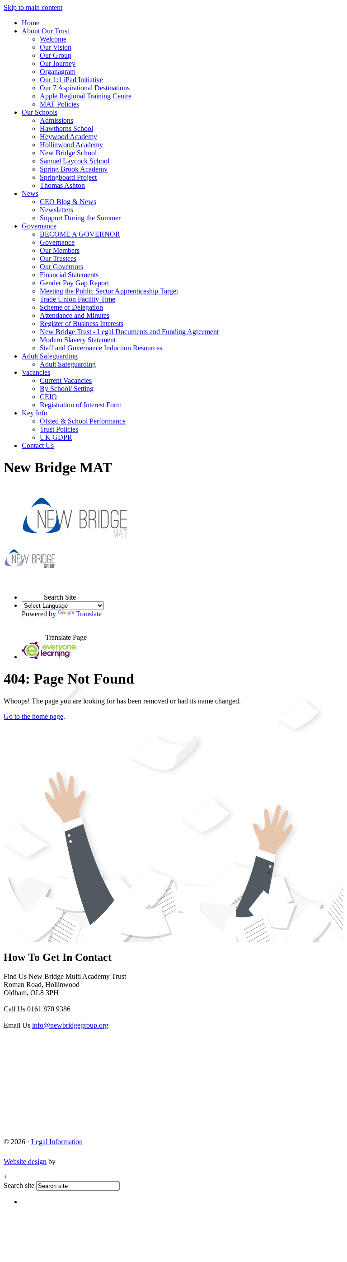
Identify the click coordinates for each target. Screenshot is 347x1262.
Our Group (55, 55)
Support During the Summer (80, 218)
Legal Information (57, 1142)
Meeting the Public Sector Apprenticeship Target (109, 291)
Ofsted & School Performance (83, 421)
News (30, 193)
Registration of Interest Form (81, 405)
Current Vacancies (66, 380)
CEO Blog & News (68, 201)
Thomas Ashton (62, 185)
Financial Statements (69, 275)
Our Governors (61, 266)
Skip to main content (33, 7)
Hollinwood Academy (71, 145)
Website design (25, 1161)
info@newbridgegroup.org (70, 1025)
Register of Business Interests (81, 323)
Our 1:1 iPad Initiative (71, 80)
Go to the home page (33, 716)
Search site (19, 1185)
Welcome (53, 39)
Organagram (57, 71)
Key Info (34, 413)
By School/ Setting (67, 388)
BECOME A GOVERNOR (80, 234)
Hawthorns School (66, 128)
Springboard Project (68, 177)
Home (30, 23)
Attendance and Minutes (74, 315)
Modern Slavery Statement (78, 340)
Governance (39, 226)
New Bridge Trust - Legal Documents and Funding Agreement (129, 331)
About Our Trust (45, 31)
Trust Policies (59, 429)
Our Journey (57, 63)
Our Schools (39, 112)
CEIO (48, 396)
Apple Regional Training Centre (85, 96)
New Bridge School (68, 153)
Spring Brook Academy (74, 169)
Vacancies (36, 372)
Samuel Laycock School (74, 161)
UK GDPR (56, 437)
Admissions (56, 120)
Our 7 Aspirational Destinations (85, 88)
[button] (33, 589)
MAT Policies (59, 104)
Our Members (60, 250)
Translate (89, 614)
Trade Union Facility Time (77, 299)
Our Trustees (58, 258)
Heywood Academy (68, 136)
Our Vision (55, 47)
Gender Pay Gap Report (74, 283)
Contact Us (38, 445)
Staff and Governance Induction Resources (101, 348)
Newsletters (56, 210)
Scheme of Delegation (71, 307)
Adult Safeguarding (50, 356)
